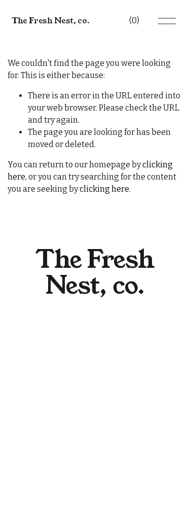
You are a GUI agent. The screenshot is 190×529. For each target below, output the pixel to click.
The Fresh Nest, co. (51, 20)
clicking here (104, 189)
